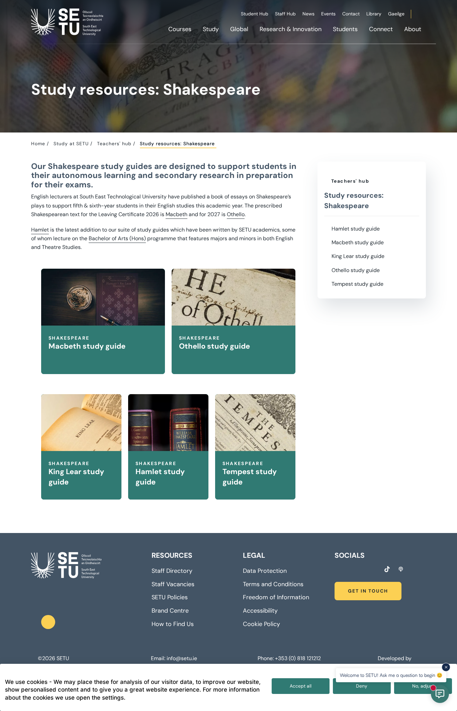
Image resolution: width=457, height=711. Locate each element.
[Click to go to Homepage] (68, 21)
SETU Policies (170, 597)
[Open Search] (425, 15)
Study (211, 29)
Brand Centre (170, 611)
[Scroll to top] (48, 622)
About (412, 29)
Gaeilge (396, 14)
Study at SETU (71, 144)
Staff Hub (285, 14)
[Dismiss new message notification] (446, 667)
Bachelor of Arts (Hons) (117, 238)
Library (373, 14)
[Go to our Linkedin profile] (361, 570)
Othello (236, 214)
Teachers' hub (114, 144)
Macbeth (176, 214)
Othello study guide (356, 270)
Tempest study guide (357, 283)
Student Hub (254, 14)
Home (38, 144)
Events (328, 14)
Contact (351, 14)
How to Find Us (173, 624)
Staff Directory (172, 571)
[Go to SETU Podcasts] (401, 569)
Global (239, 29)
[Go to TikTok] (387, 569)
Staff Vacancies (173, 584)
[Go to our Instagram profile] (349, 570)
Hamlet (40, 229)
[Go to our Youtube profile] (374, 570)
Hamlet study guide (356, 228)
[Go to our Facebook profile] (337, 570)
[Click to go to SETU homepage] (66, 565)
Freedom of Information (276, 597)
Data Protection (265, 571)
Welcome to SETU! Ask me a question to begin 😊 (391, 675)
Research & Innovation (291, 29)
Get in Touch (368, 591)
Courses (179, 29)
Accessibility (260, 611)
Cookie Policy (261, 624)
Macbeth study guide (358, 242)
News (308, 14)
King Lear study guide (358, 256)
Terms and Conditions (273, 584)
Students (345, 29)
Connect (381, 29)
